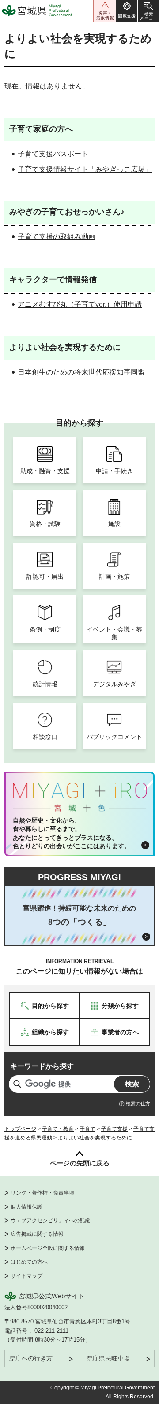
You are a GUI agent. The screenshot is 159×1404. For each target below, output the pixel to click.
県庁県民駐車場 (108, 1358)
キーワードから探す (42, 1066)
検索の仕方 (138, 1103)
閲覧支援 (126, 11)
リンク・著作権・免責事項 (42, 1193)
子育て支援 (114, 1129)
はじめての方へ (29, 1262)
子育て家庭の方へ (41, 129)
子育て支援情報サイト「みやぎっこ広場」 (85, 169)
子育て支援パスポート (53, 154)
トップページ (20, 1129)
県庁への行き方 (31, 1358)
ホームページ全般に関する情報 (48, 1248)
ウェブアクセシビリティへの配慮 (50, 1220)
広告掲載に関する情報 (37, 1234)
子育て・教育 (58, 1129)
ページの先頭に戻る (80, 1163)
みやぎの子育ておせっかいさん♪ (67, 211)
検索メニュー (148, 11)
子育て (87, 1129)
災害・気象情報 (105, 11)
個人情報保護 (26, 1207)
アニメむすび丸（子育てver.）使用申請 (80, 304)
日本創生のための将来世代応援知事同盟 (81, 372)
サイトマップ (26, 1276)
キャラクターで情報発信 (53, 279)
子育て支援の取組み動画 (56, 236)
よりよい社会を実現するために (65, 347)
